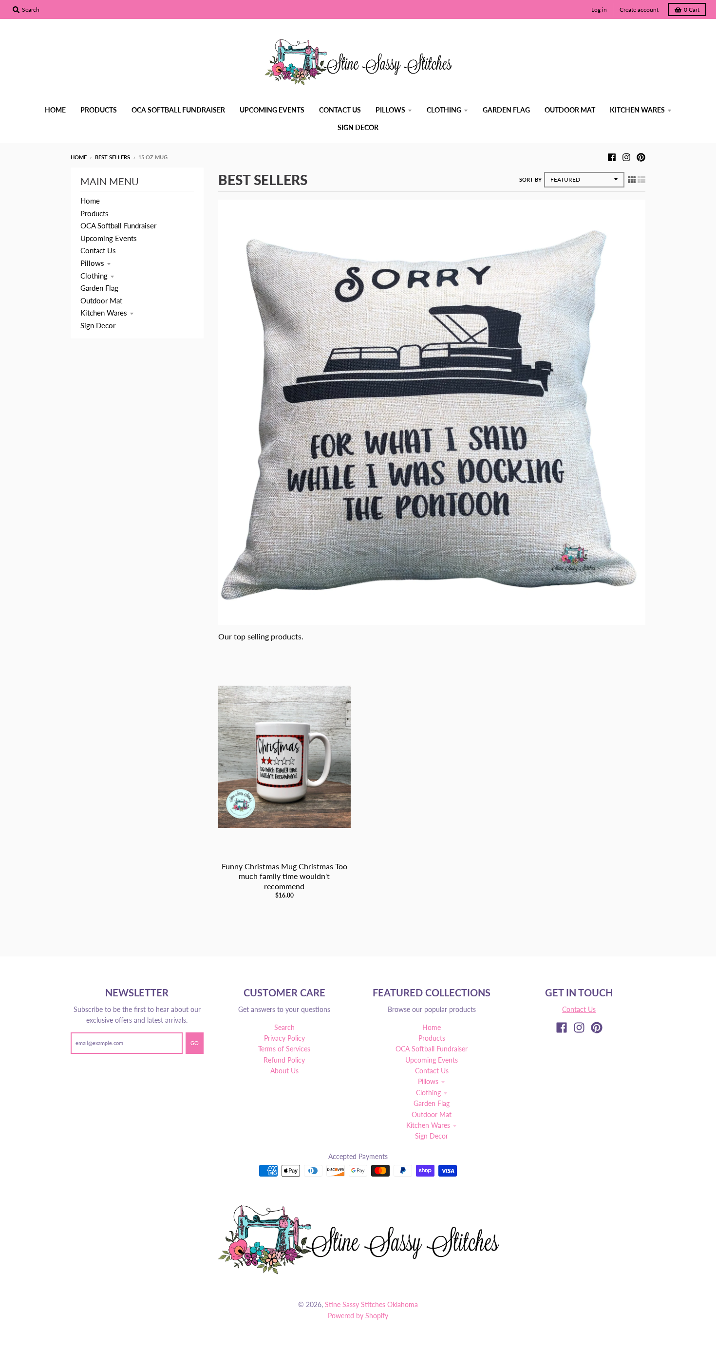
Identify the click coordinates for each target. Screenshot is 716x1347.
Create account (639, 9)
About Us (284, 1070)
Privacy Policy (284, 1038)
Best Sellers (112, 157)
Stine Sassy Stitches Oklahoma (371, 1304)
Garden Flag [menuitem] (506, 110)
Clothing (94, 275)
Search (284, 1027)
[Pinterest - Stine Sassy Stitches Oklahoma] (641, 156)
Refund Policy (284, 1060)
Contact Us (98, 250)
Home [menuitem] (55, 110)
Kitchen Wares (103, 312)
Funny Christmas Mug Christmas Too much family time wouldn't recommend (284, 876)
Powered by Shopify (358, 1315)
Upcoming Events (108, 238)
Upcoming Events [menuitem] (272, 110)
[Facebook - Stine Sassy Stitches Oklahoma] (611, 156)
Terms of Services (284, 1049)
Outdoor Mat (101, 300)
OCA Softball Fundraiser (118, 225)
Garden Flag (99, 287)
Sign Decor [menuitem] (358, 127)
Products (94, 213)
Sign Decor (97, 325)
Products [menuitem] (98, 110)
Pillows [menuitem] (390, 110)
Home (79, 157)
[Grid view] (632, 179)
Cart (691, 9)
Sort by (530, 179)
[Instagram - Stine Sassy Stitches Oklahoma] (626, 156)
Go (194, 1043)
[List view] (641, 179)
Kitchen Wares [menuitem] (637, 110)
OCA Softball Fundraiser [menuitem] (178, 110)
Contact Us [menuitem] (340, 110)
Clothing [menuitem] (444, 110)
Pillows (92, 263)
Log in (599, 9)
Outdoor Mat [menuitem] (570, 110)
